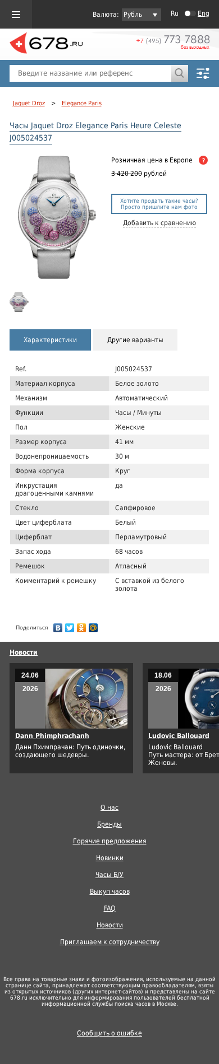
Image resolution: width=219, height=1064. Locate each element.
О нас (109, 807)
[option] (20, 302)
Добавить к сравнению (159, 223)
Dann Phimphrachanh (52, 736)
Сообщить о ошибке (109, 1033)
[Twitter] (70, 624)
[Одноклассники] (82, 624)
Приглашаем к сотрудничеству (109, 942)
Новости (24, 652)
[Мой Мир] (93, 624)
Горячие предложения (110, 841)
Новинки (110, 858)
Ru (175, 13)
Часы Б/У (109, 875)
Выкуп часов (110, 891)
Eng (203, 13)
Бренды (109, 824)
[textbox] (90, 73)
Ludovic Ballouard (178, 736)
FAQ (110, 908)
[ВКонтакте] (58, 624)
